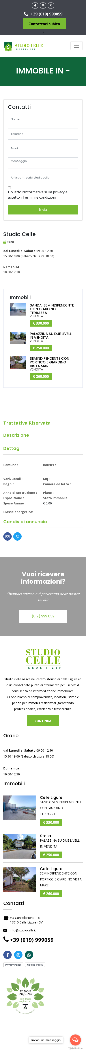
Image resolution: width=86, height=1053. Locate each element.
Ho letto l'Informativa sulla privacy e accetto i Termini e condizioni (37, 195)
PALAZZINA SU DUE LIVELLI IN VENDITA (51, 335)
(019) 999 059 (43, 616)
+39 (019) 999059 (46, 14)
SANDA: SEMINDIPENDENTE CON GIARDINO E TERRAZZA (52, 309)
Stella (45, 836)
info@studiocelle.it (23, 930)
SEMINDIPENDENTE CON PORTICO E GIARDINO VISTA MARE (49, 362)
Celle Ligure (51, 797)
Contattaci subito (44, 23)
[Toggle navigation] (76, 45)
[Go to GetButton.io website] (75, 1048)
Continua (43, 721)
